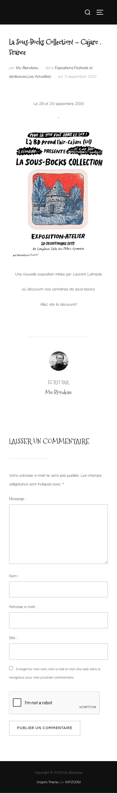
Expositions (64, 67)
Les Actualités (39, 76)
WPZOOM (73, 781)
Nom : (14, 575)
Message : (17, 498)
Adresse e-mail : (23, 606)
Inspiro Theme (47, 781)
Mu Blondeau (27, 67)
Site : (13, 637)
